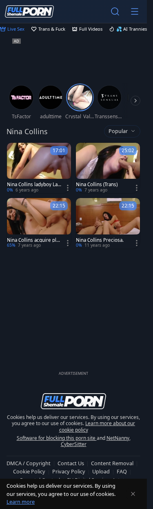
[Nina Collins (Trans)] (108, 168)
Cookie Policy (29, 471)
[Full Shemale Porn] (29, 11)
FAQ (122, 471)
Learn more (21, 501)
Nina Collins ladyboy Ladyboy (33, 184)
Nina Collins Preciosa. (100, 240)
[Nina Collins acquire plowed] (39, 223)
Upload (101, 471)
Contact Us (71, 463)
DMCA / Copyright (29, 463)
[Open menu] (134, 11)
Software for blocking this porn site (57, 438)
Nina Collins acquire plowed (33, 240)
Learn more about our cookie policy (97, 426)
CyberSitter (73, 444)
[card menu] (68, 188)
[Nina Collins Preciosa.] (108, 223)
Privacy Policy (68, 471)
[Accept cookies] (133, 493)
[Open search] (115, 11)
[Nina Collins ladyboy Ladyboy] (39, 168)
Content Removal (112, 463)
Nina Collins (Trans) (97, 184)
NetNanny (117, 438)
